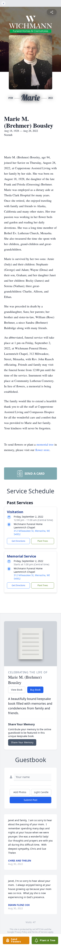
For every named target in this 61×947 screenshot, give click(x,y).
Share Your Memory (22, 742)
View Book (16, 689)
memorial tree (45, 444)
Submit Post (30, 800)
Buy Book (35, 689)
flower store (42, 450)
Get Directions (18, 541)
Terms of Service (40, 932)
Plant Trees (42, 541)
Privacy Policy (21, 932)
